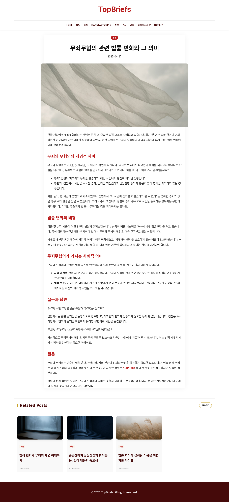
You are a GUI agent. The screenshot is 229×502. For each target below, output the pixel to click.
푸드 (124, 24)
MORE (205, 405)
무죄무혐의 (129, 368)
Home (69, 24)
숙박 (78, 24)
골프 (86, 24)
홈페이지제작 (144, 24)
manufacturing (101, 24)
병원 (116, 24)
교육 (132, 24)
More (158, 24)
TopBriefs (114, 9)
